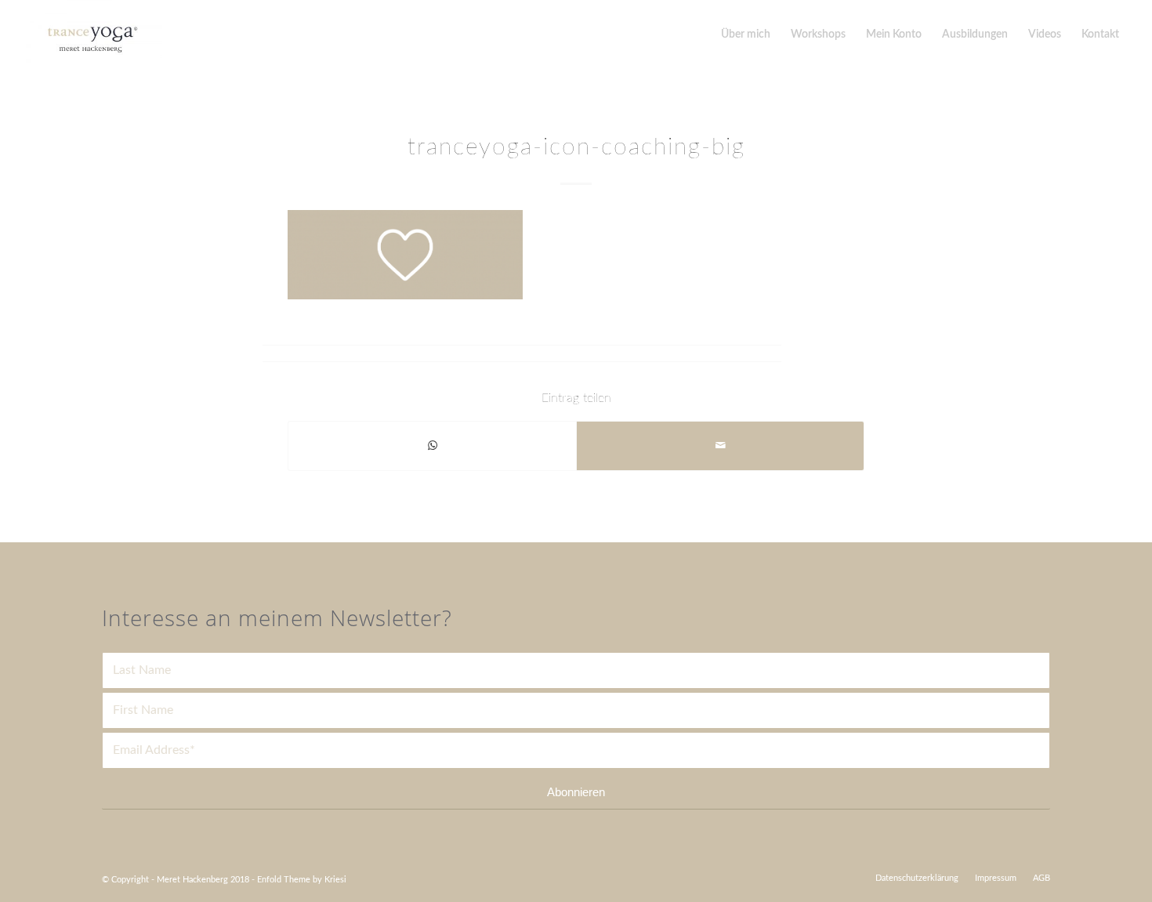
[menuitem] (917, 878)
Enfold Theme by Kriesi (301, 879)
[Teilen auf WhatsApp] (432, 446)
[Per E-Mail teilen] (720, 446)
